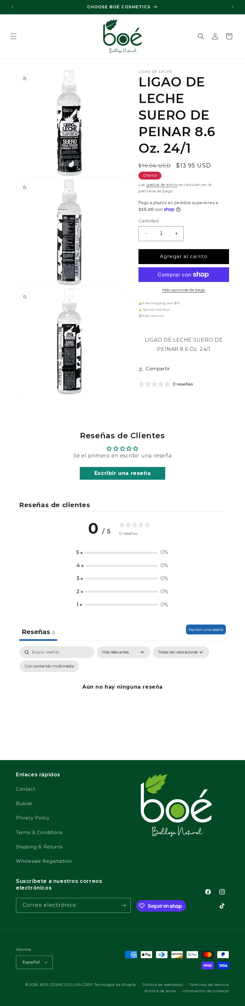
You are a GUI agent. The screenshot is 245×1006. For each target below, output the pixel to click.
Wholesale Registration (44, 861)
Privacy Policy (32, 818)
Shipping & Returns (39, 847)
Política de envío (160, 991)
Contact (25, 789)
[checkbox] (49, 666)
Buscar (24, 803)
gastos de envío (162, 184)
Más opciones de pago (183, 289)
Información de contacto (205, 991)
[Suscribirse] (123, 905)
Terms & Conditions (39, 832)
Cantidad (148, 220)
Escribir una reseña (122, 473)
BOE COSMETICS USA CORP (66, 984)
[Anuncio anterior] (12, 7)
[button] (13, 36)
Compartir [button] (158, 369)
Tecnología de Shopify (115, 984)
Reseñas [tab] (38, 632)
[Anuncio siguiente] (233, 7)
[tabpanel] (122, 701)
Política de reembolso (163, 984)
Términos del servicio (209, 984)
